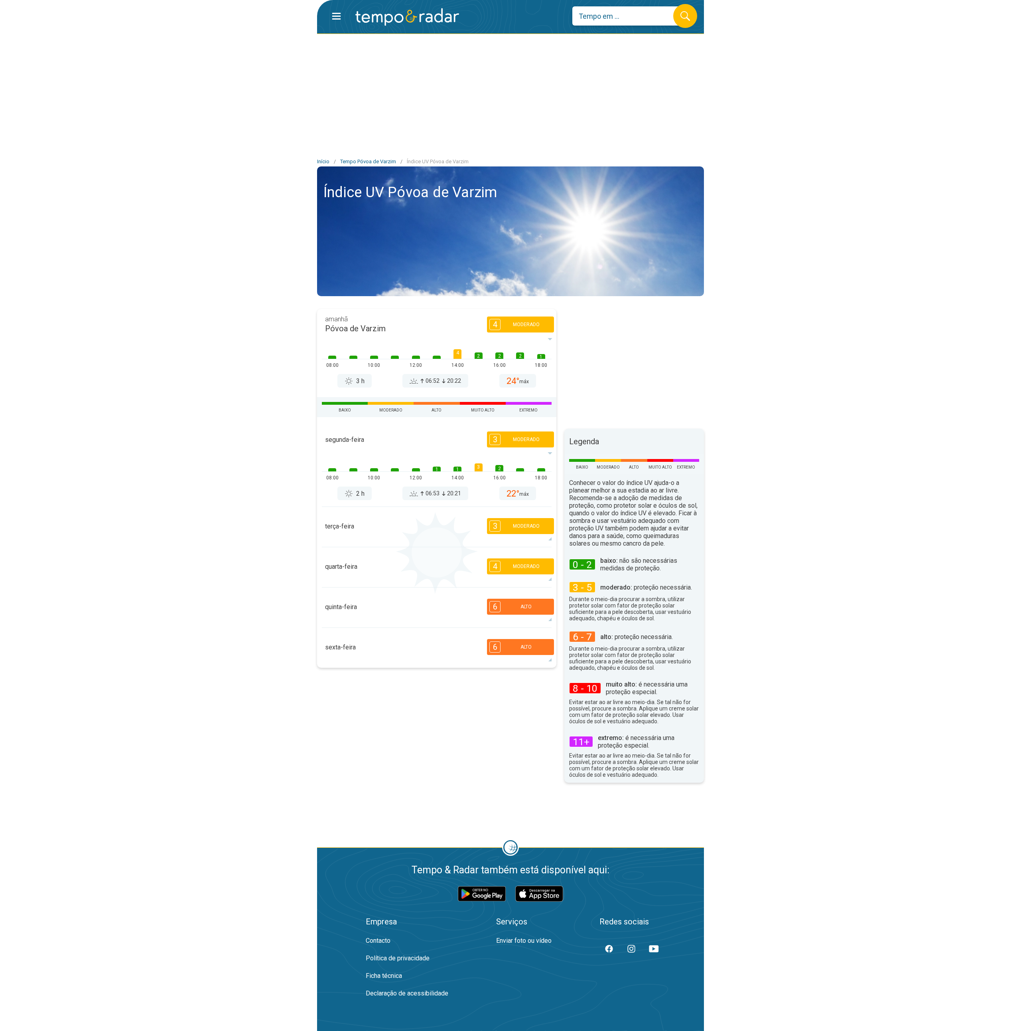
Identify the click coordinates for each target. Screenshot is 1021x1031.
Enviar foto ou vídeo (524, 940)
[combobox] (628, 16)
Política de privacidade (398, 958)
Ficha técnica (384, 976)
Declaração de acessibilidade (407, 993)
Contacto (378, 940)
